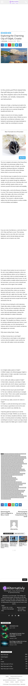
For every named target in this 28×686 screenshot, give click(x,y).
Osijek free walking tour (6, 487)
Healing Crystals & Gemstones (16, 676)
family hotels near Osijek (19, 469)
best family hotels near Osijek (7, 458)
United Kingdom (4, 657)
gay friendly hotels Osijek (20, 470)
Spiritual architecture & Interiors (9, 680)
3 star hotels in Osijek (21, 453)
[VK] (20, 45)
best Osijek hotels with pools (7, 460)
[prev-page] (13, 550)
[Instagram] (12, 615)
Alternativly (4, 41)
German (12, 681)
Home (2, 31)
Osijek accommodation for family (8, 482)
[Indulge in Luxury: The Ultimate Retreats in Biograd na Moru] (23, 539)
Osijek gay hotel (16, 487)
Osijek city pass (12, 484)
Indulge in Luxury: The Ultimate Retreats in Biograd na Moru (23, 544)
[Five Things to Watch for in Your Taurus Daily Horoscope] (5, 643)
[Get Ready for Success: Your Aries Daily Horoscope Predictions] (5, 636)
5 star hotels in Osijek (15, 455)
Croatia (5, 31)
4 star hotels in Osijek (6, 455)
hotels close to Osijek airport (7, 473)
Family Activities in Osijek (16, 467)
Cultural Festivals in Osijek (16, 466)
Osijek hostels (4, 489)
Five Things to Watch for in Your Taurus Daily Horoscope (18, 642)
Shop (21, 681)
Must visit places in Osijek (6, 480)
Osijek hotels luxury (17, 493)
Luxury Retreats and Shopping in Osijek (9, 479)
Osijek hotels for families (18, 491)
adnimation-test (14, 626)
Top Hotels (13, 497)
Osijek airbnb (18, 482)
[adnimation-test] (5, 628)
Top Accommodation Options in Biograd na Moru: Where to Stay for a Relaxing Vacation (4, 545)
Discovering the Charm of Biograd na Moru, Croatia (7, 513)
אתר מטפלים (5, 607)
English (7, 676)
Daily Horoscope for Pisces (7, 664)
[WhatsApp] (13, 45)
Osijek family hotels (14, 486)
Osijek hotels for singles (6, 493)
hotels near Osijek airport (7, 475)
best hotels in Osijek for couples (17, 459)
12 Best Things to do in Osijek (10, 453)
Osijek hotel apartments (13, 489)
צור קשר (20, 610)
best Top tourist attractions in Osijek (9, 463)
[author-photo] (14, 524)
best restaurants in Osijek (7, 462)
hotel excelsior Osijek (14, 472)
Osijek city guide (5, 484)
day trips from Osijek (6, 467)
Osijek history (23, 487)
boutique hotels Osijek (21, 463)
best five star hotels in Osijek (20, 458)
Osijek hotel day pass (6, 490)
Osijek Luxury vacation (17, 494)
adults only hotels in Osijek (7, 456)
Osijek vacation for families (7, 496)
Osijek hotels (21, 490)
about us (19, 607)
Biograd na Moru (4, 541)
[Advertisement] (14, 255)
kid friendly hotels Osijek (7, 476)
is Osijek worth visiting (17, 475)
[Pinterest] (9, 45)
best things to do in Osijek (18, 462)
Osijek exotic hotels (5, 486)
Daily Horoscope (4, 654)
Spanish (17, 681)
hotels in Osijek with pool (20, 473)
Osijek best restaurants (20, 483)
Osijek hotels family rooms (7, 491)
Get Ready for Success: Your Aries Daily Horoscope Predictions (17, 635)
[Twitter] (5, 45)
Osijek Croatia (19, 484)
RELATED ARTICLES (8, 533)
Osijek (9, 32)
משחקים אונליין (10, 609)
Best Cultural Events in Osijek (19, 456)
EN (1, 32)
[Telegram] (16, 45)
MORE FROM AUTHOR (19, 533)
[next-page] (15, 550)
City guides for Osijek (6, 466)
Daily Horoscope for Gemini (7, 668)
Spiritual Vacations (21, 680)
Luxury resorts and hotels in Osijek (8, 477)
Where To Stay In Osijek (6, 498)
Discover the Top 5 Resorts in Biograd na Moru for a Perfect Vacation (13, 544)
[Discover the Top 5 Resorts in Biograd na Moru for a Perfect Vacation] (14, 539)
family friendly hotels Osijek (7, 469)
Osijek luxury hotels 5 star (7, 494)
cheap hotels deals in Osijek (7, 465)
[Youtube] (18, 615)
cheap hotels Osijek (17, 465)
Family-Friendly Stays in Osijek (7, 470)
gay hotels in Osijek (5, 472)
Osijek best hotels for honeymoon (8, 483)
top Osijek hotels (20, 497)
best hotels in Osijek (5, 459)
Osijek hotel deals (14, 490)
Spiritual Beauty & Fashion (14, 678)
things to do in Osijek (6, 497)
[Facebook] (2, 45)
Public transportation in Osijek (20, 496)
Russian (7, 681)
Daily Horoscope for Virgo (6, 666)
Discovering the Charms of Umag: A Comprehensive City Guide (21, 514)
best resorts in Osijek (18, 460)
